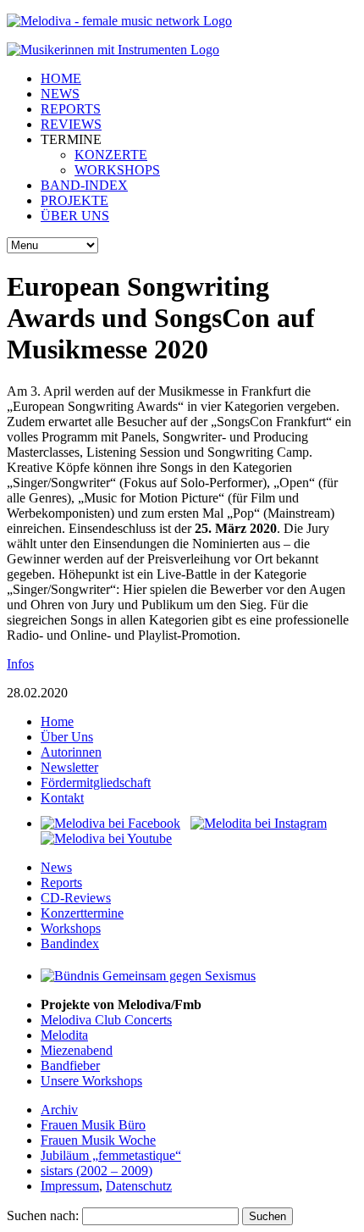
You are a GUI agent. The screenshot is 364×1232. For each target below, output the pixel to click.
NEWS (60, 93)
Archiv (59, 1109)
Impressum (70, 1186)
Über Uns (67, 737)
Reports (61, 882)
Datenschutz (139, 1186)
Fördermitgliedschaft (96, 782)
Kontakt (62, 798)
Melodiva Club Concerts (106, 1020)
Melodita (64, 1035)
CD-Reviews (76, 898)
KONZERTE (110, 154)
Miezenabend (77, 1050)
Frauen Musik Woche (98, 1140)
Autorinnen (71, 752)
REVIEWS (71, 124)
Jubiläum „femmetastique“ (111, 1155)
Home (57, 721)
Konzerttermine (82, 913)
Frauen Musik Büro (93, 1125)
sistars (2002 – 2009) (96, 1170)
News (56, 867)
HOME (61, 78)
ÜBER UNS (75, 215)
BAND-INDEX (84, 185)
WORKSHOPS (117, 170)
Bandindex (70, 943)
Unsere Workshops (91, 1081)
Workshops (71, 928)
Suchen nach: (43, 1215)
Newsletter (69, 767)
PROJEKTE (74, 200)
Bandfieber (70, 1065)
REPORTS (71, 109)
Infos (20, 664)
